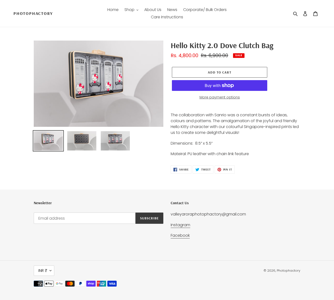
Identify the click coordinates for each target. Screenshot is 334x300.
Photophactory (33, 13)
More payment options (220, 97)
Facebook (180, 235)
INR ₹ (42, 270)
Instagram (180, 225)
